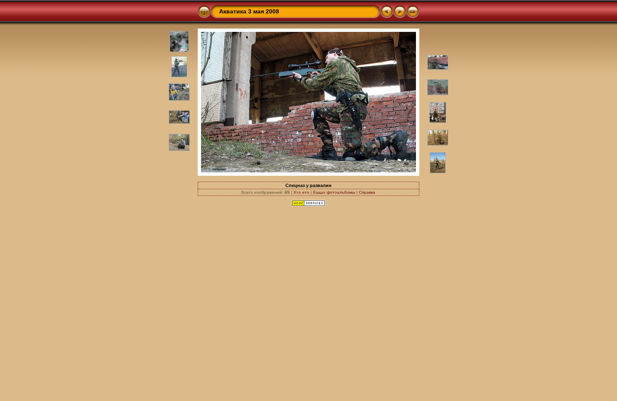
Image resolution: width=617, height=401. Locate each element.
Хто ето (301, 192)
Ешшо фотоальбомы (334, 192)
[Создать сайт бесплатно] (308, 205)
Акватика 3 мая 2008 (249, 11)
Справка (367, 192)
